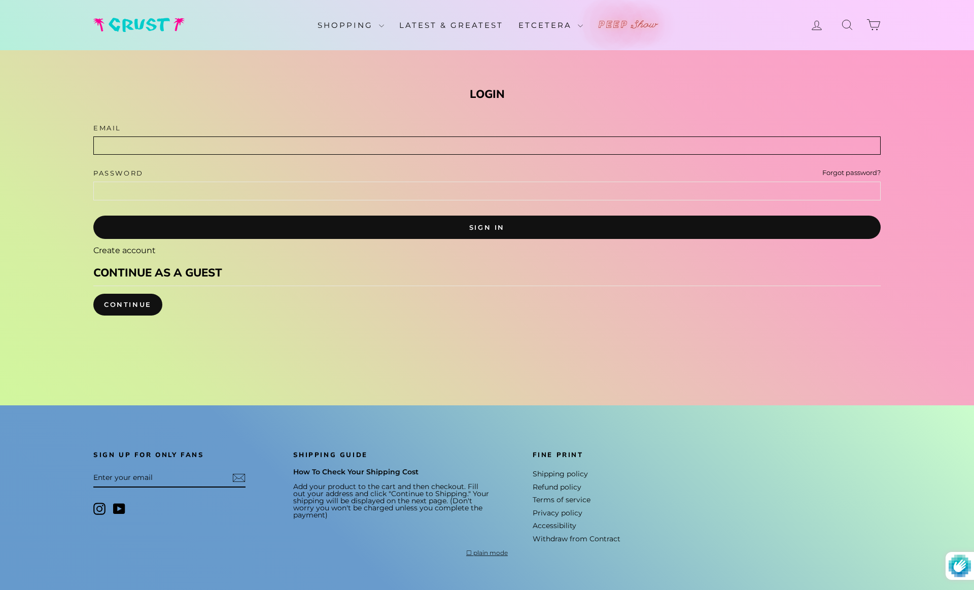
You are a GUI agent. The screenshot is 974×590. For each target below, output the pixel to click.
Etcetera (546, 25)
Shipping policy (560, 473)
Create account (124, 250)
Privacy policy (557, 512)
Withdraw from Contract (576, 538)
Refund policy (557, 487)
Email (107, 128)
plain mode (490, 553)
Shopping (347, 25)
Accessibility (554, 525)
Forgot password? (851, 173)
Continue (128, 304)
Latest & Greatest (451, 25)
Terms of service (561, 499)
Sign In (487, 227)
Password (118, 173)
